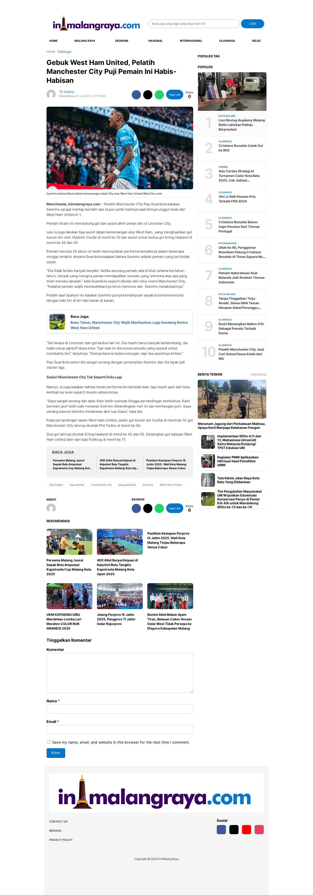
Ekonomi (121, 40)
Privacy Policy (61, 840)
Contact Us (58, 821)
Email (53, 721)
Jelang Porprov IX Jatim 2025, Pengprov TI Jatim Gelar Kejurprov (116, 619)
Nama (53, 701)
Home (53, 40)
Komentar (55, 649)
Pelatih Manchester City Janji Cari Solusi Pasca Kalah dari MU (241, 353)
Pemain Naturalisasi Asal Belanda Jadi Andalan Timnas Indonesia (242, 277)
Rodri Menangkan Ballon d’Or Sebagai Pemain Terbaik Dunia (241, 328)
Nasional (155, 40)
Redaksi (55, 830)
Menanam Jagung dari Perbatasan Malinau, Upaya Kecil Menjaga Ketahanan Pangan (232, 425)
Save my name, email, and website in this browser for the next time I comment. (120, 742)
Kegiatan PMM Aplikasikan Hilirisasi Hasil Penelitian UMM (238, 461)
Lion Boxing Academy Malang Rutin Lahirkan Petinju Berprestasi (242, 124)
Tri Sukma (66, 92)
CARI (252, 23)
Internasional (191, 40)
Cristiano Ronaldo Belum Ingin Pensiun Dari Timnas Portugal (239, 226)
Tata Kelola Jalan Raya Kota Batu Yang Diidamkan (238, 480)
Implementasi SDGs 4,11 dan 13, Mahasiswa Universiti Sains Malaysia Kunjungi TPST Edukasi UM (239, 442)
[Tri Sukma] (53, 509)
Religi (256, 40)
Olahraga (227, 40)
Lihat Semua (258, 374)
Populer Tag (209, 56)
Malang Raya (84, 40)
